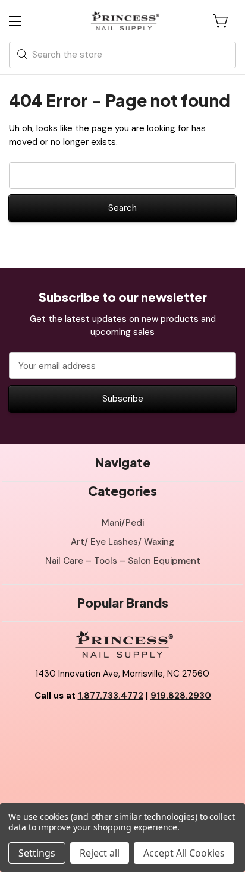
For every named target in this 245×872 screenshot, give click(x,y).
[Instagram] (149, 726)
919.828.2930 (180, 696)
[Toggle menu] (25, 21)
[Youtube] (122, 726)
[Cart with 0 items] (221, 21)
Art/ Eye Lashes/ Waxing (122, 542)
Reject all (100, 853)
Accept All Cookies (184, 853)
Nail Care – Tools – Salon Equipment (122, 561)
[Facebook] (96, 726)
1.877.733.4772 (110, 696)
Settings (36, 853)
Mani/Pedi (123, 523)
